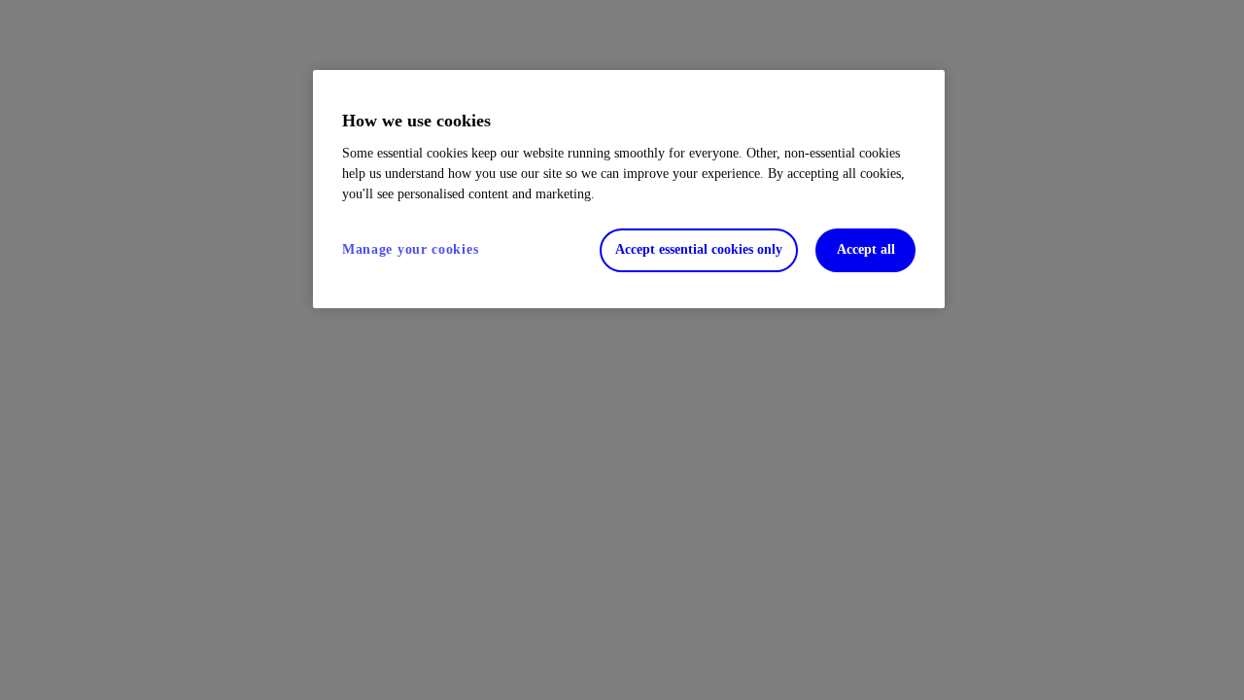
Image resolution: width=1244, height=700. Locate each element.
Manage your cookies (410, 249)
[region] (629, 189)
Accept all (866, 249)
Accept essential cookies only (698, 249)
